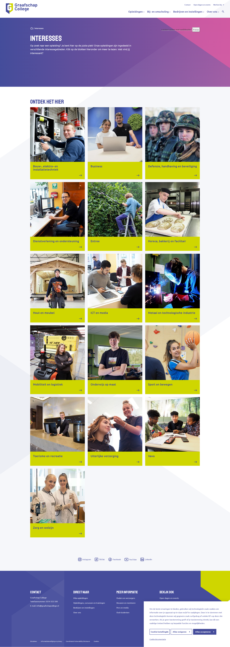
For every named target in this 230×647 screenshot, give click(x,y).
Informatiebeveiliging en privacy (51, 641)
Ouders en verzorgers (125, 598)
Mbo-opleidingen (80, 598)
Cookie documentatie (158, 639)
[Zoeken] (223, 11)
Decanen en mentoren (125, 603)
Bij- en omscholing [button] (158, 11)
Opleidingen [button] (135, 11)
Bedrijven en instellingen (84, 608)
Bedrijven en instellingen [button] (187, 11)
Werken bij (217, 5)
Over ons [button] (212, 11)
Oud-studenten (122, 612)
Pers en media (122, 608)
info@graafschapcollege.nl (47, 606)
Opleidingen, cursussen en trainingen (89, 603)
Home (31, 28)
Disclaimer (33, 641)
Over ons (77, 612)
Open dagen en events (201, 5)
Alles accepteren (203, 632)
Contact (187, 5)
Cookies (96, 641)
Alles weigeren (179, 632)
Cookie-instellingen (159, 632)
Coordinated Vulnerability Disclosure (78, 641)
